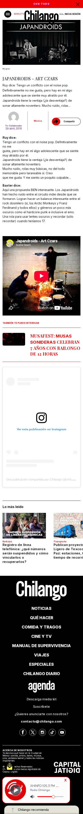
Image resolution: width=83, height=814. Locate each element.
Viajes (41, 655)
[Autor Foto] (13, 117)
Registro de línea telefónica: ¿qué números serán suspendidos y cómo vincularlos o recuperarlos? (25, 553)
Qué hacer (41, 617)
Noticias (7, 541)
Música (38, 121)
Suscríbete (41, 707)
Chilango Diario (41, 673)
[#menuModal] (7, 14)
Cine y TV (41, 636)
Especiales (41, 664)
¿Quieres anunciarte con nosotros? (41, 714)
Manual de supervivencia (41, 645)
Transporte (60, 541)
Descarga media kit (41, 699)
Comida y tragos (41, 627)
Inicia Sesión (72, 14)
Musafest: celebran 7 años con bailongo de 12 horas (55, 345)
